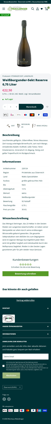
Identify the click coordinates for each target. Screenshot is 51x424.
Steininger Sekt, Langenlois (22, 76)
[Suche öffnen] (32, 8)
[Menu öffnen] (3, 9)
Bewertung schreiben (25, 273)
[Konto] (37, 8)
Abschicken (11, 375)
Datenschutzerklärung (12, 368)
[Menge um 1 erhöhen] (16, 107)
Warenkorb (31, 107)
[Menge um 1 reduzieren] (4, 107)
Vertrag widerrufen (25, 300)
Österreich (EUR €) (10, 387)
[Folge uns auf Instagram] (9, 399)
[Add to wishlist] (47, 107)
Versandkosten (34, 94)
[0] (46, 8)
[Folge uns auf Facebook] (4, 399)
